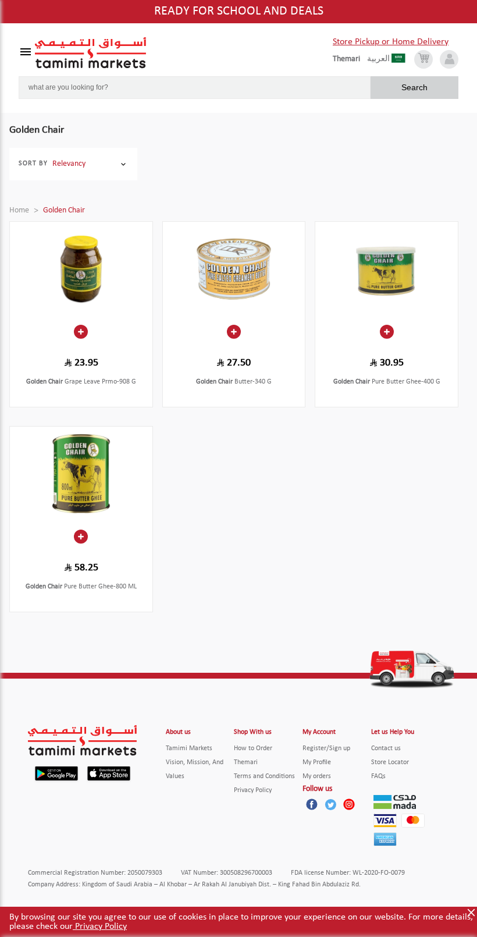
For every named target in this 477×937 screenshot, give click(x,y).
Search (414, 87)
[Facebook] (311, 804)
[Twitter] (330, 804)
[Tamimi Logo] (91, 53)
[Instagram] (349, 804)
